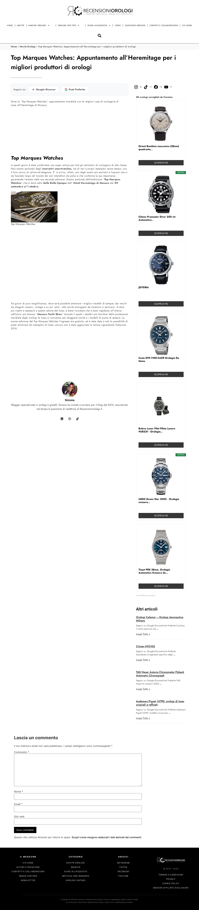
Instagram (123, 863)
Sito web (19, 816)
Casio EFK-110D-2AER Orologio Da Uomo (159, 359)
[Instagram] (69, 419)
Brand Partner (28, 876)
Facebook (123, 871)
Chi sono (187, 25)
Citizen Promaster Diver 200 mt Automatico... (157, 218)
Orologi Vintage (76, 880)
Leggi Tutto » (143, 634)
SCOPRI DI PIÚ (161, 162)
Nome (18, 791)
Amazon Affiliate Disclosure (171, 888)
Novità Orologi (28, 46)
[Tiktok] (77, 419)
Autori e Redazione (28, 867)
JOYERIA (144, 287)
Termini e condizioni (171, 874)
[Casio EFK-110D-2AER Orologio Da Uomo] (161, 335)
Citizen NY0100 (145, 646)
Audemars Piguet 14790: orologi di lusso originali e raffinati (160, 703)
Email (18, 804)
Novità (20, 25)
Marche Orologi (37, 25)
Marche (75, 867)
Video (118, 25)
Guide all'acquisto (75, 871)
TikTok (123, 867)
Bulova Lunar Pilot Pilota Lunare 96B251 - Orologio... (157, 430)
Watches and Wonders (75, 876)
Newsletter (28, 880)
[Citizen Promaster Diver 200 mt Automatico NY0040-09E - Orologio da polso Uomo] (161, 194)
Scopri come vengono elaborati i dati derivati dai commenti (106, 837)
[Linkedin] (62, 419)
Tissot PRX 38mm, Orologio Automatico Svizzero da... (154, 571)
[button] (99, 35)
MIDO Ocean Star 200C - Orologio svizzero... (159, 501)
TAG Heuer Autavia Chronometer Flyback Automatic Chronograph (160, 673)
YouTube (123, 876)
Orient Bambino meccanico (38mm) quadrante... (159, 148)
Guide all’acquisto (97, 25)
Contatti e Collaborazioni (164, 25)
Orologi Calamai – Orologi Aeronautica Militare (159, 618)
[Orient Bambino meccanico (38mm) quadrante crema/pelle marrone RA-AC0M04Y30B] (161, 123)
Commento (21, 752)
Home (10, 25)
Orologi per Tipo (67, 25)
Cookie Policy (170, 883)
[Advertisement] (69, 130)
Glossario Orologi (135, 25)
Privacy (171, 879)
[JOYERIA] (161, 265)
